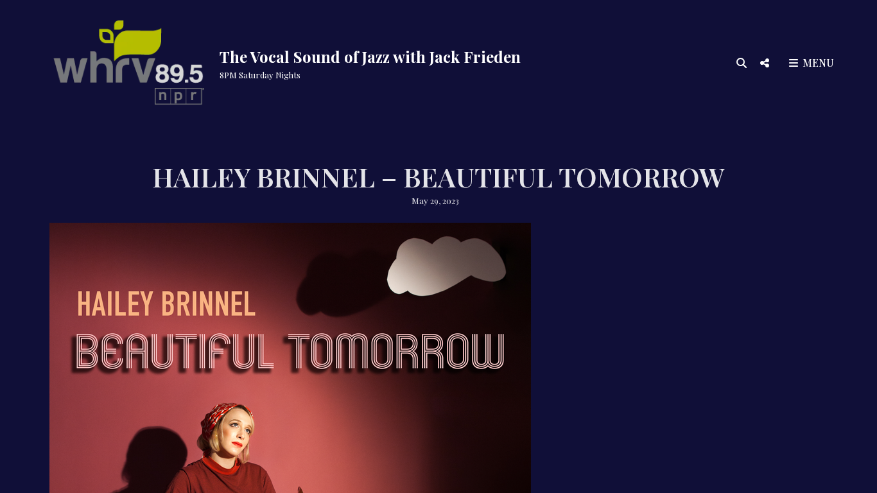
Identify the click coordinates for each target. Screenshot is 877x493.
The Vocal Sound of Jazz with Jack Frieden (370, 56)
